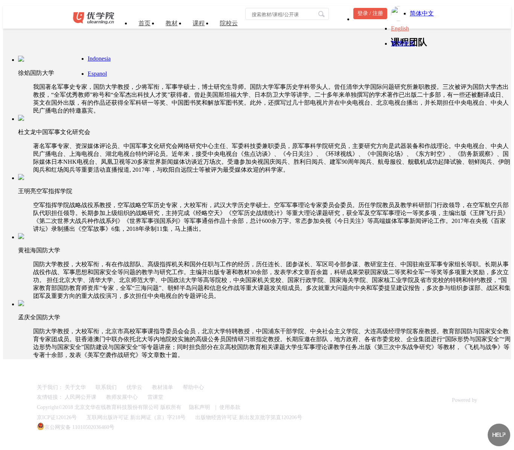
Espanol (97, 73)
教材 (172, 23)
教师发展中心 (122, 397)
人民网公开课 (80, 397)
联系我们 (106, 387)
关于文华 (75, 387)
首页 (144, 23)
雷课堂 (155, 397)
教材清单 (162, 387)
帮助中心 (193, 387)
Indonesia (99, 58)
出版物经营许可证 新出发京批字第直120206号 (248, 417)
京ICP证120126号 (57, 417)
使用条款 (229, 407)
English (400, 28)
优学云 (134, 387)
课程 (199, 23)
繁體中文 (403, 43)
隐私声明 (199, 407)
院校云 (229, 23)
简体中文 (422, 13)
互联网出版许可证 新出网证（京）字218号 (136, 417)
